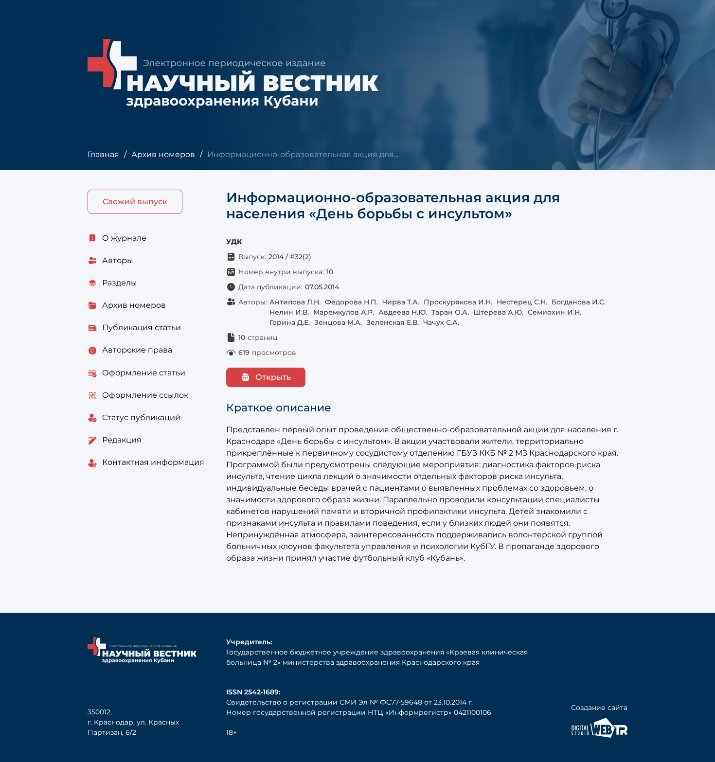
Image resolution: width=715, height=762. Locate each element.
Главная (103, 154)
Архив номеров (163, 154)
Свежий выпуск (135, 201)
